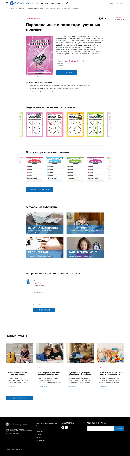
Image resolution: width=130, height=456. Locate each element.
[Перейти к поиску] (67, 3)
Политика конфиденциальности (46, 423)
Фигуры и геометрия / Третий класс (41, 88)
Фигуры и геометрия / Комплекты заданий (43, 91)
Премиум (39, 434)
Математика (56, 85)
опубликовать (43, 310)
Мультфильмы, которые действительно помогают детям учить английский (80, 375)
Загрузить (68, 73)
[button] (22, 124)
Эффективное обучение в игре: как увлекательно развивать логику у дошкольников (110, 376)
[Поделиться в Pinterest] (102, 18)
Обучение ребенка (15, 368)
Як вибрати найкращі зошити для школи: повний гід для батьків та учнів (19, 376)
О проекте (39, 431)
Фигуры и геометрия (35, 19)
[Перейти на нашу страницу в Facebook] (62, 427)
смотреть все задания (39, 189)
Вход (111, 3)
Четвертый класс (45, 85)
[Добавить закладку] (106, 18)
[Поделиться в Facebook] (100, 18)
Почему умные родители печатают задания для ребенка (49, 375)
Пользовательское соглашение (46, 426)
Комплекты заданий (83, 85)
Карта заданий (40, 440)
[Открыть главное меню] (7, 3)
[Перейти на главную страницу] (21, 3)
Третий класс (34, 85)
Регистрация (119, 3)
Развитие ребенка (45, 368)
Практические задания (50, 3)
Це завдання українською (35, 76)
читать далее (12, 386)
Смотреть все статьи (19, 398)
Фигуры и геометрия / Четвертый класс (66, 88)
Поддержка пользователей (44, 429)
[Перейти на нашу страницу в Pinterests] (66, 427)
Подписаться (119, 428)
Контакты (39, 437)
